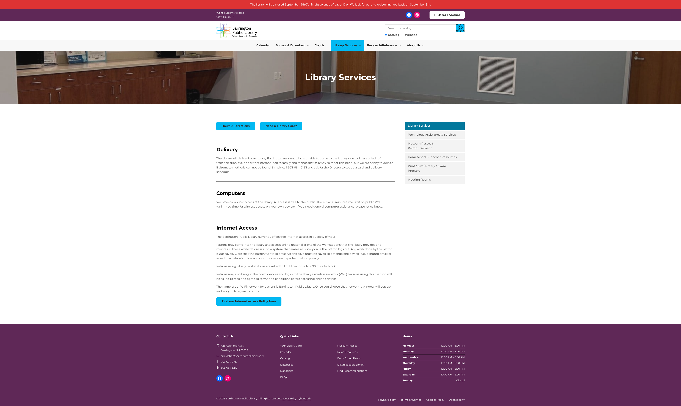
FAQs (283, 377)
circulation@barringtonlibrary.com (242, 356)
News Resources (347, 352)
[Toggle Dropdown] (309, 45)
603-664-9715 (229, 361)
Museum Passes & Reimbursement (421, 146)
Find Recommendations (352, 370)
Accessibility (457, 399)
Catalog (393, 35)
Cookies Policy (435, 399)
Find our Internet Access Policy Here (249, 301)
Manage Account (448, 15)
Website (411, 35)
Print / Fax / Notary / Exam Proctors (427, 168)
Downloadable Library (350, 364)
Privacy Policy (387, 399)
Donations (286, 370)
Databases (286, 364)
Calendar (263, 45)
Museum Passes (347, 345)
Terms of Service (411, 399)
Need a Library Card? (281, 126)
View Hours (223, 16)
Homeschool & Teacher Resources (432, 157)
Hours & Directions (236, 126)
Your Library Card (291, 345)
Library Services (419, 125)
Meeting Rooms (419, 179)
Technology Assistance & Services (432, 134)
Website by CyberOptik (297, 398)
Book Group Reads (349, 358)
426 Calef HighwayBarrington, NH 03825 (234, 348)
